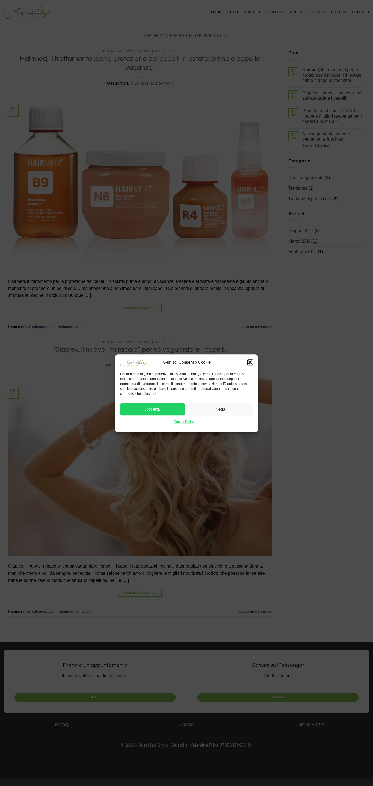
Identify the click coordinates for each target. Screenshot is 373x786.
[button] (250, 362)
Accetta (152, 409)
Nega (220, 409)
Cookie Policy (184, 422)
